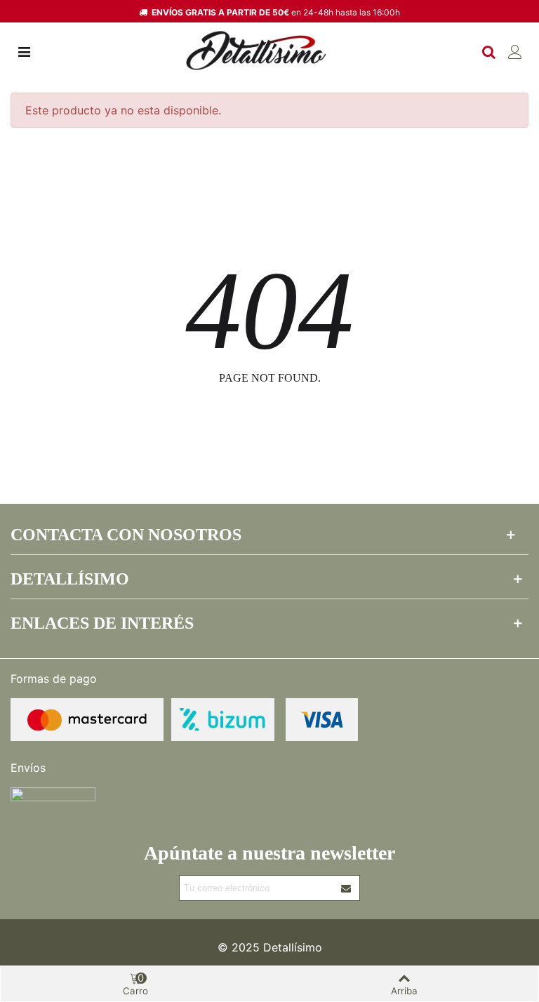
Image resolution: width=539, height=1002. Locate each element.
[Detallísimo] (256, 51)
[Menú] (24, 50)
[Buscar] (488, 50)
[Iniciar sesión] (515, 50)
